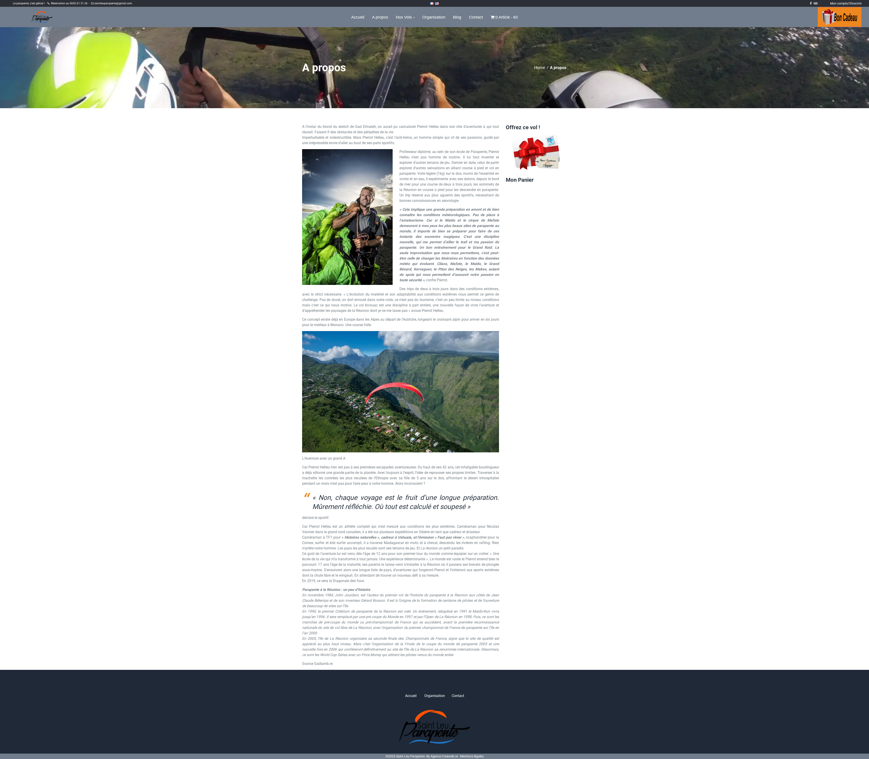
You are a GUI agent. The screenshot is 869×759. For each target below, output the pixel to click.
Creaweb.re (450, 756)
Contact (458, 696)
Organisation (434, 696)
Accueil (411, 696)
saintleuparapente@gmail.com (113, 3)
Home (539, 67)
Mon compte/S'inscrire (846, 3)
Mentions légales (472, 756)
